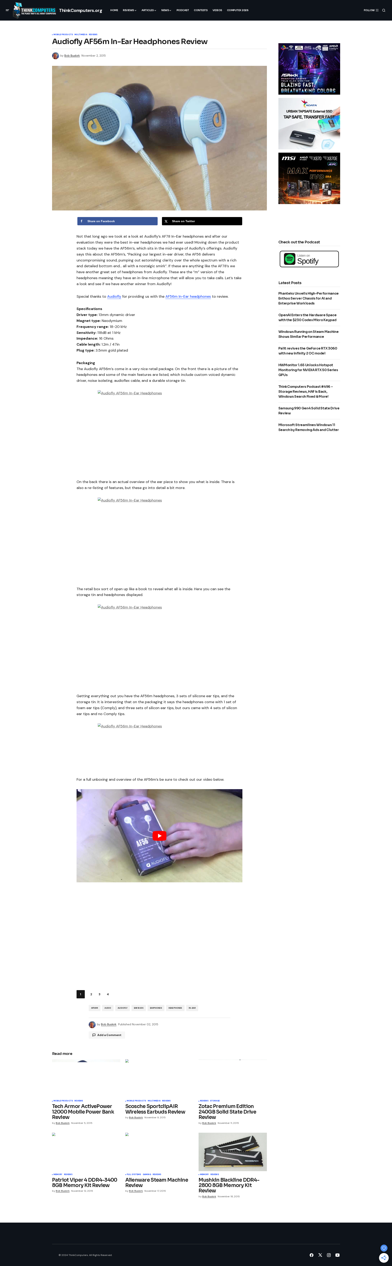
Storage (215, 1101)
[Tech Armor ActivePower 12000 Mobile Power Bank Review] (86, 1078)
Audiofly (114, 296)
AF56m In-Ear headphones (188, 296)
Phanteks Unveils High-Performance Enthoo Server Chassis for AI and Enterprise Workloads (308, 298)
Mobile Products (63, 35)
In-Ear (192, 1008)
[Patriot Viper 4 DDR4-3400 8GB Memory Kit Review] (86, 1152)
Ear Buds (138, 1008)
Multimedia (80, 35)
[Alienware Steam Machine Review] (159, 1152)
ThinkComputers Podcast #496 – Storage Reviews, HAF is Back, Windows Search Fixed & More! (305, 391)
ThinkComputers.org (80, 10)
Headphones (175, 1008)
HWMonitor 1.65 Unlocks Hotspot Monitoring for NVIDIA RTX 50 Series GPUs (308, 370)
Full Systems (134, 1175)
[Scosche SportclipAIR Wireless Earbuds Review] (159, 1078)
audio (108, 1008)
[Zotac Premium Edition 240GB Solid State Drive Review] (233, 1078)
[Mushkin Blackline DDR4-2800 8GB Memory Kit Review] (233, 1152)
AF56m (94, 1008)
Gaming (147, 1175)
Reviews (93, 35)
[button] (7, 10)
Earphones (156, 1008)
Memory (58, 1175)
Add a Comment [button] (109, 1035)
